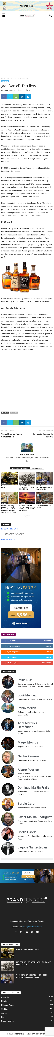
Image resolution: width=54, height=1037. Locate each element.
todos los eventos (8, 539)
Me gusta (47, 641)
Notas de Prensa (7, 1005)
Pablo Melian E (9, 90)
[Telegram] (28, 96)
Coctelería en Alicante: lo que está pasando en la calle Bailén (44, 487)
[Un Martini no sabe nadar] (9, 478)
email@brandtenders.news (32, 927)
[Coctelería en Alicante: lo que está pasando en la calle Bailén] (44, 478)
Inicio (3, 78)
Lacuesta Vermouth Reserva (43, 435)
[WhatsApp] (16, 96)
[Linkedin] (22, 96)
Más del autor (37, 468)
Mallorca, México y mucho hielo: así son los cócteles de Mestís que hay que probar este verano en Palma (8, 509)
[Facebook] (4, 96)
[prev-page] (25, 516)
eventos (4, 1013)
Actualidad (40, 483)
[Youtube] (37, 932)
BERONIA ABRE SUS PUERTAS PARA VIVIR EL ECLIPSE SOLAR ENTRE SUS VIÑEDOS (27, 508)
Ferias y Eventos (7, 1021)
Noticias (9, 78)
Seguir (48, 646)
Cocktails (4, 1009)
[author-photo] (27, 447)
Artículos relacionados (20, 468)
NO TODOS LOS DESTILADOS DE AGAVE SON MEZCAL (27, 487)
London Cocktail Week (9, 529)
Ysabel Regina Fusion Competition (11, 435)
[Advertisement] (27, 47)
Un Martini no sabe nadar (7, 486)
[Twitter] (10, 96)
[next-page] (28, 516)
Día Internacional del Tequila (43, 506)
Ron (2, 1017)
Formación (23, 483)
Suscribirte (46, 663)
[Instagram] (22, 932)
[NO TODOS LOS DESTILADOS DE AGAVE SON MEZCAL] (27, 478)
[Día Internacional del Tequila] (44, 498)
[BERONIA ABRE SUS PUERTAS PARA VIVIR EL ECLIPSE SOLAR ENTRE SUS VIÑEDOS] (27, 498)
